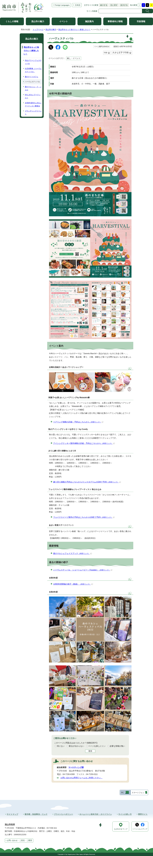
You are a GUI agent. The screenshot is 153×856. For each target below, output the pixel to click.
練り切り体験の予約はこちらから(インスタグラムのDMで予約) (86, 482)
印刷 (105, 53)
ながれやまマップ (120, 829)
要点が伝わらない (76, 746)
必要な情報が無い (117, 746)
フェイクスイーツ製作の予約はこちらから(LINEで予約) (82, 517)
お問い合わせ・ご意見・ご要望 (19, 840)
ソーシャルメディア (139, 829)
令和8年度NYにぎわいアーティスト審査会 (33, 104)
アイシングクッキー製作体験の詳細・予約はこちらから (83, 443)
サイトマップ (12, 814)
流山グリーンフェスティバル (33, 61)
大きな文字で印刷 (120, 52)
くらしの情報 (11, 21)
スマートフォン (138, 793)
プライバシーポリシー (63, 814)
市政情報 (141, 21)
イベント (63, 21)
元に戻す (113, 5)
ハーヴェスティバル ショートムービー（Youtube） (81, 570)
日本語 (77, 5)
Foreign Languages (62, 5)
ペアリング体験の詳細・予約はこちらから (77, 422)
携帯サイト (143, 814)
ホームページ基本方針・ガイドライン (95, 814)
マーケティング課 (76, 767)
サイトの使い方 (125, 814)
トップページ (38, 29)
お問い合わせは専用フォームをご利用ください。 (81, 778)
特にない (61, 746)
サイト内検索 (92, 11)
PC (122, 793)
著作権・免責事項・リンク (36, 814)
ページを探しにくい (97, 746)
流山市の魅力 (37, 21)
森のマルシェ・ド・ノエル (33, 88)
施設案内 (89, 21)
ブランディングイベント (33, 112)
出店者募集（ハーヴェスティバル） (33, 70)
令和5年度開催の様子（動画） (72, 584)
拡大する (123, 5)
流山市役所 (10, 824)
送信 (90, 751)
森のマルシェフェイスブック (71, 553)
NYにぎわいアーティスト (33, 96)
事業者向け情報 (115, 21)
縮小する (103, 5)
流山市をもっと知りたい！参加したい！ (74, 29)
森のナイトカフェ (31, 77)
